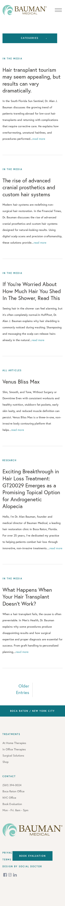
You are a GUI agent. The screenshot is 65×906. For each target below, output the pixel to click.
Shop (5, 762)
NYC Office (9, 797)
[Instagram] (10, 875)
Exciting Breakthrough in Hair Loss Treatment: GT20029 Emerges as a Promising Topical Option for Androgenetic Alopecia (31, 488)
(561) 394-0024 (12, 785)
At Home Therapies (14, 743)
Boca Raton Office (13, 791)
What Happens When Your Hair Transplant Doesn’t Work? (27, 596)
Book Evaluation (32, 856)
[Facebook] (5, 875)
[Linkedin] (15, 875)
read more (38, 138)
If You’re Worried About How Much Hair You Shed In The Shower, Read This (31, 291)
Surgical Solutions (13, 755)
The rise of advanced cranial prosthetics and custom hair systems (28, 187)
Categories (29, 38)
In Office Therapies (14, 749)
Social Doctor (30, 866)
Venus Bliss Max (21, 381)
